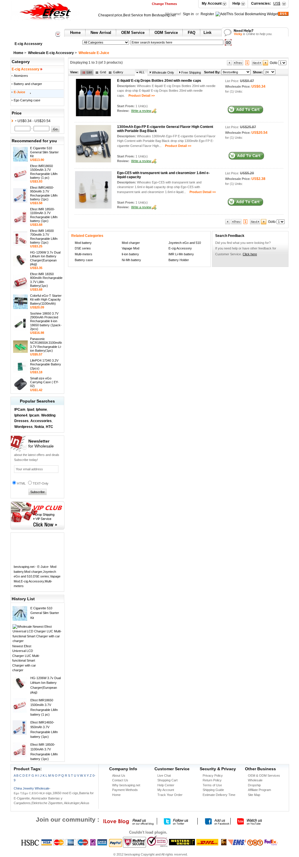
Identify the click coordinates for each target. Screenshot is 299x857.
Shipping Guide (213, 790)
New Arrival (101, 32)
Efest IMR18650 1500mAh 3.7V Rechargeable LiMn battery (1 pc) (44, 171)
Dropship (254, 785)
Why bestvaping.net (126, 785)
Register (207, 14)
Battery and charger (28, 84)
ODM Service (166, 32)
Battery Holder (178, 260)
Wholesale (255, 780)
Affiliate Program (259, 790)
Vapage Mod (130, 248)
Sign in (189, 14)
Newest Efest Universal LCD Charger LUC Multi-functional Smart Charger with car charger (26, 658)
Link (207, 32)
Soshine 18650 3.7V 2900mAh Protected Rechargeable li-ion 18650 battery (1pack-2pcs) (46, 321)
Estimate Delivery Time (219, 795)
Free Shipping (191, 72)
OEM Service (133, 32)
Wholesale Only (163, 72)
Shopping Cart (167, 780)
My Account (212, 3)
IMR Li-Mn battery (181, 254)
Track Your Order (169, 795)
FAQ (191, 32)
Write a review (141, 110)
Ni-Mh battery (131, 260)
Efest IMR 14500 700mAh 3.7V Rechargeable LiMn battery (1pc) (44, 236)
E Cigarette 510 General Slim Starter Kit (44, 151)
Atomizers (21, 75)
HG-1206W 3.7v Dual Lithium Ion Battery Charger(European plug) (45, 258)
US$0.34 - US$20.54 (34, 121)
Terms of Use (212, 785)
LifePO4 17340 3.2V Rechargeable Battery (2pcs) (45, 364)
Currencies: (265, 3)
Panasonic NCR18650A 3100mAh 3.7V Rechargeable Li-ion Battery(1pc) (46, 344)
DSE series (41, 576)
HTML (21, 483)
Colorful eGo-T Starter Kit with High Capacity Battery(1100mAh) (46, 299)
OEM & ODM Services (264, 775)
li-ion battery (130, 254)
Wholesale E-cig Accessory (51, 53)
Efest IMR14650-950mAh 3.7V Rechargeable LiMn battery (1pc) (44, 193)
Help (236, 3)
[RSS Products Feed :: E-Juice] (283, 15)
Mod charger (33, 571)
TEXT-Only (40, 483)
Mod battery (83, 242)
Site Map (254, 795)
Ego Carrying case (27, 100)
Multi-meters (83, 254)
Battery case (84, 260)
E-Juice (19, 92)
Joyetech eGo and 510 (184, 242)
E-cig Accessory (28, 44)
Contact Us (120, 780)
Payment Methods (125, 790)
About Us (118, 775)
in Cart (245, 110)
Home (75, 32)
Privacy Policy (213, 775)
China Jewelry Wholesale (31, 788)
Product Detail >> (140, 95)
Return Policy (212, 780)
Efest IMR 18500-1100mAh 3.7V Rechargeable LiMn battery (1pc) (44, 215)
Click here (250, 254)
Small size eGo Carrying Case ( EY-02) (44, 382)
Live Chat (164, 775)
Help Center (165, 785)
